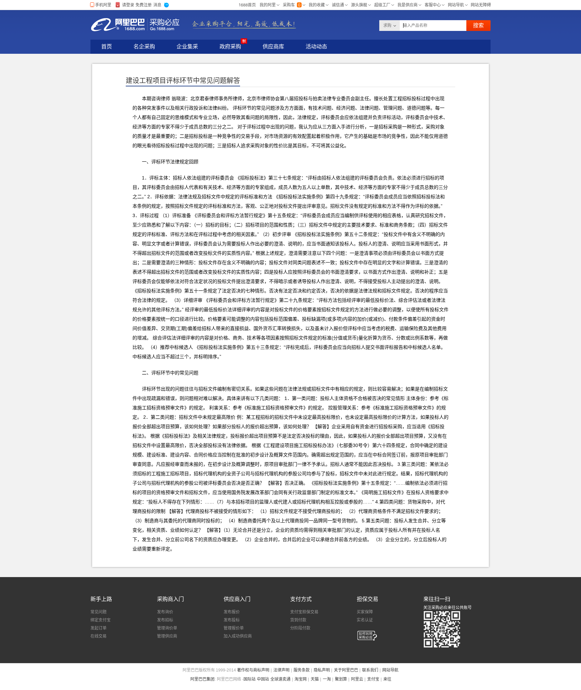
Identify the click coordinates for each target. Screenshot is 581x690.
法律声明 (281, 670)
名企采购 (144, 46)
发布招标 (165, 620)
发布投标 (232, 620)
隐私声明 (322, 670)
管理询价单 (167, 628)
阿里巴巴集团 (202, 679)
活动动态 (316, 46)
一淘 (327, 679)
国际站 (249, 679)
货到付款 (298, 620)
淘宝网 (301, 679)
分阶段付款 (300, 628)
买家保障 (365, 612)
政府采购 (230, 46)
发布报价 (232, 612)
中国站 (263, 679)
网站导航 (390, 670)
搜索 (478, 25)
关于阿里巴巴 (346, 670)
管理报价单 (234, 628)
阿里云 (357, 679)
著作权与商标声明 (253, 670)
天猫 (315, 679)
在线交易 (98, 636)
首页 (106, 46)
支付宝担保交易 (304, 612)
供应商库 (273, 46)
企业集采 (187, 46)
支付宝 (373, 679)
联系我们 (370, 670)
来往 (387, 679)
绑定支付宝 (100, 620)
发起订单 (98, 628)
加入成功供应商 (238, 636)
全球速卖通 (280, 679)
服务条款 (302, 670)
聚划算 (341, 679)
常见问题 (98, 612)
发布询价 (165, 612)
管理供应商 (167, 636)
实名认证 (365, 620)
